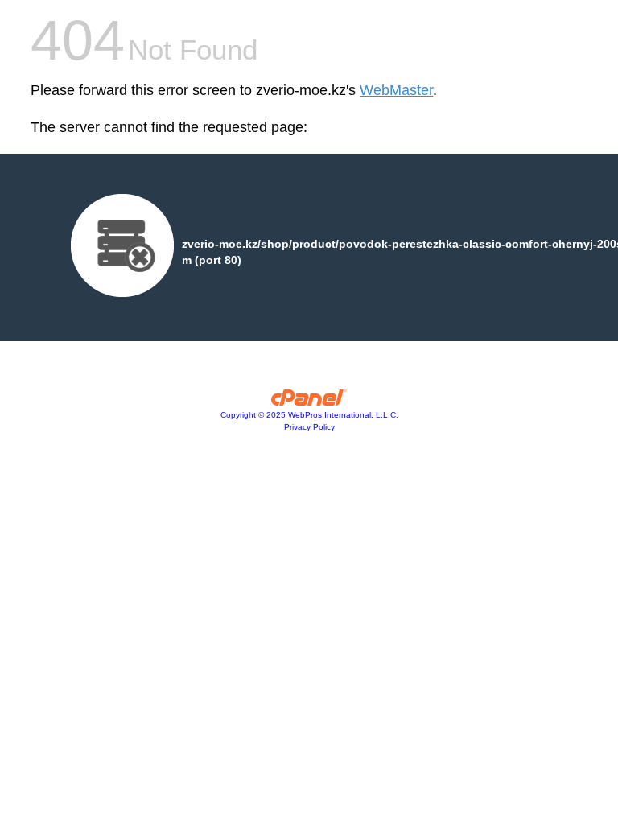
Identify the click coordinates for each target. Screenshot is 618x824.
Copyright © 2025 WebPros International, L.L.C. (309, 414)
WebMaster (396, 90)
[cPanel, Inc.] (309, 401)
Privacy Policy (309, 426)
